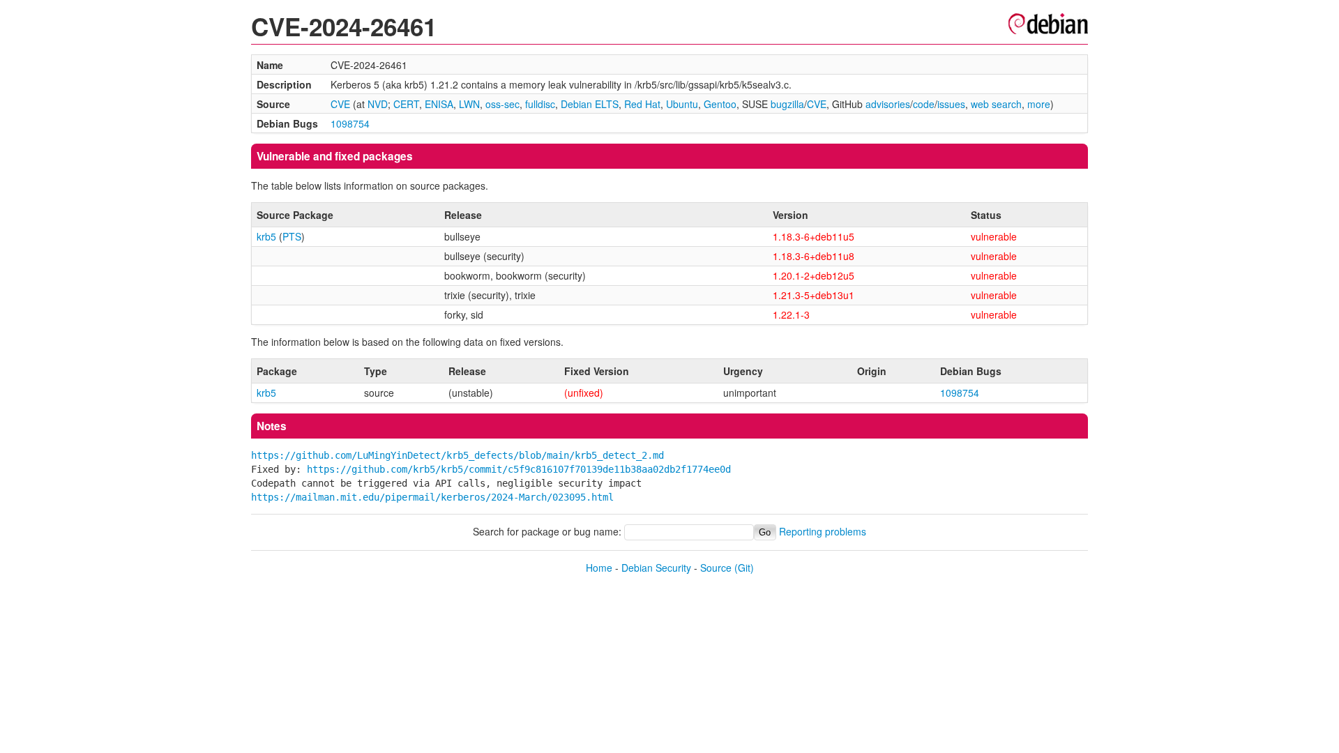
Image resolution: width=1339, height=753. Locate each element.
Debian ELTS (590, 104)
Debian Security (656, 568)
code (924, 104)
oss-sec (502, 104)
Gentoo (720, 104)
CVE (340, 104)
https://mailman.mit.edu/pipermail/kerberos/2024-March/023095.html (432, 497)
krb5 (266, 236)
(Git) (744, 568)
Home (599, 568)
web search (996, 104)
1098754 (350, 123)
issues (951, 104)
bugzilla (787, 104)
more (1038, 104)
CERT (406, 104)
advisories (887, 104)
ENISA (439, 104)
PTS (291, 236)
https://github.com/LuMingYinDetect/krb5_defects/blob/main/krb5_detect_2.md (457, 455)
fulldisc (540, 104)
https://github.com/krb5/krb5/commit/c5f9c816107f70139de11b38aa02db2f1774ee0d (519, 469)
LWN (469, 104)
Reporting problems (822, 531)
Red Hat (642, 104)
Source (716, 568)
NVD (378, 104)
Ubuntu (682, 104)
